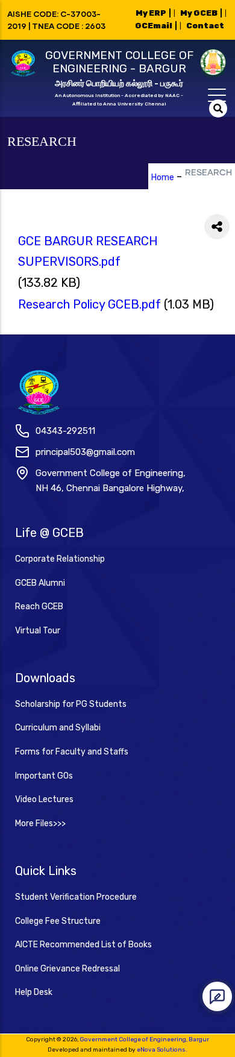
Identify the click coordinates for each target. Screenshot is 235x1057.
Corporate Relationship (60, 559)
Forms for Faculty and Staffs (71, 752)
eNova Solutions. (162, 1049)
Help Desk (33, 992)
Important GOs (44, 776)
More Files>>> (40, 823)
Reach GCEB (39, 606)
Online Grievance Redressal (67, 969)
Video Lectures (44, 799)
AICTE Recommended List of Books (83, 944)
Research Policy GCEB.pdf (89, 304)
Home (162, 177)
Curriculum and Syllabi (58, 728)
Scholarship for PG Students (71, 704)
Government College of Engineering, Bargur (144, 1039)
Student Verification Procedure (76, 897)
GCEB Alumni (40, 583)
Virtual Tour (37, 631)
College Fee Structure (58, 921)
